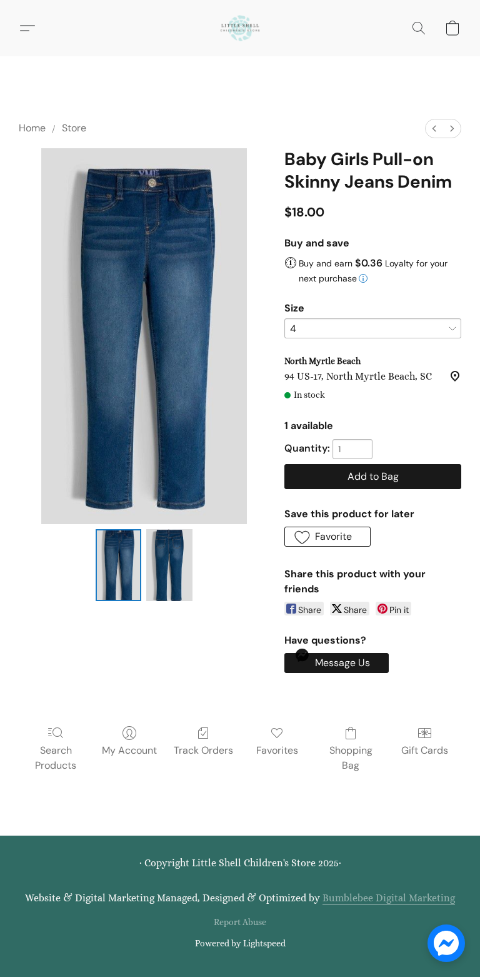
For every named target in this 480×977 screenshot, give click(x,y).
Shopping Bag (350, 758)
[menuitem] (434, 128)
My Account (129, 750)
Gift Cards (424, 750)
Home (32, 127)
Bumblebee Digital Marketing (388, 898)
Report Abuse (240, 922)
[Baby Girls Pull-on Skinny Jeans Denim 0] (119, 565)
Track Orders (203, 750)
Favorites (277, 750)
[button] (240, 28)
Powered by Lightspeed (240, 943)
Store (74, 127)
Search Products (55, 758)
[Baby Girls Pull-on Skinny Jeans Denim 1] (169, 565)
